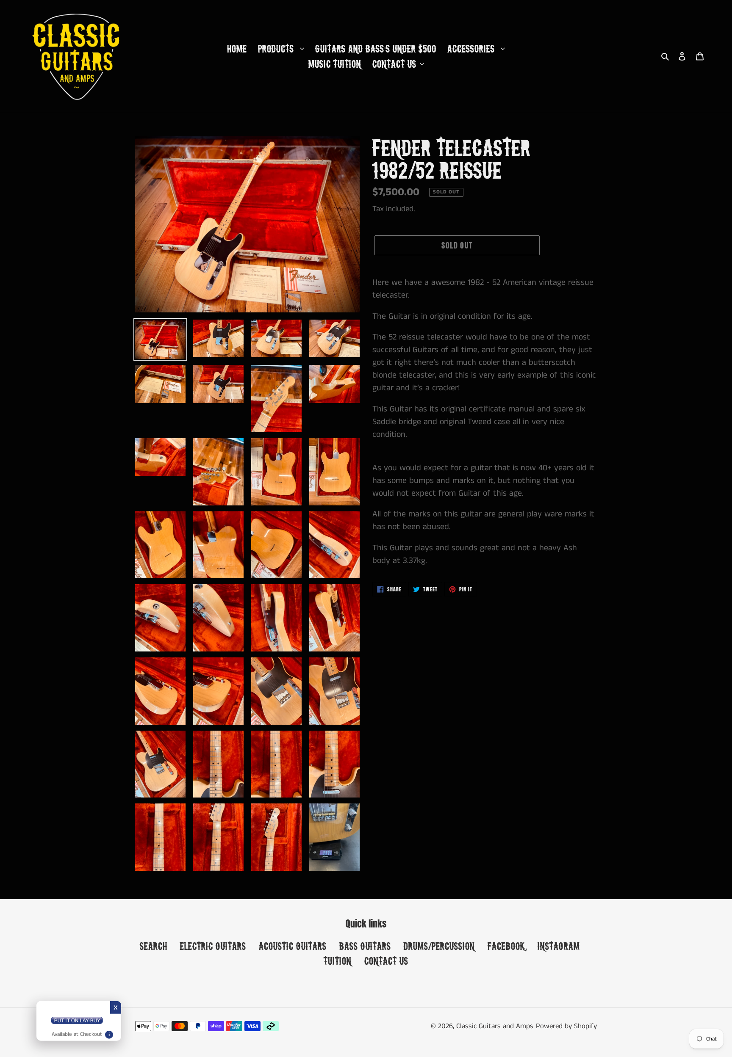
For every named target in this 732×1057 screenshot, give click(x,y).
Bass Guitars (365, 945)
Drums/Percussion (439, 945)
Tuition (338, 960)
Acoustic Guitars (293, 945)
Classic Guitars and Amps (494, 1026)
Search (153, 945)
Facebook (506, 945)
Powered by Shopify (566, 1026)
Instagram (559, 945)
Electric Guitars (213, 945)
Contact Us (386, 960)
